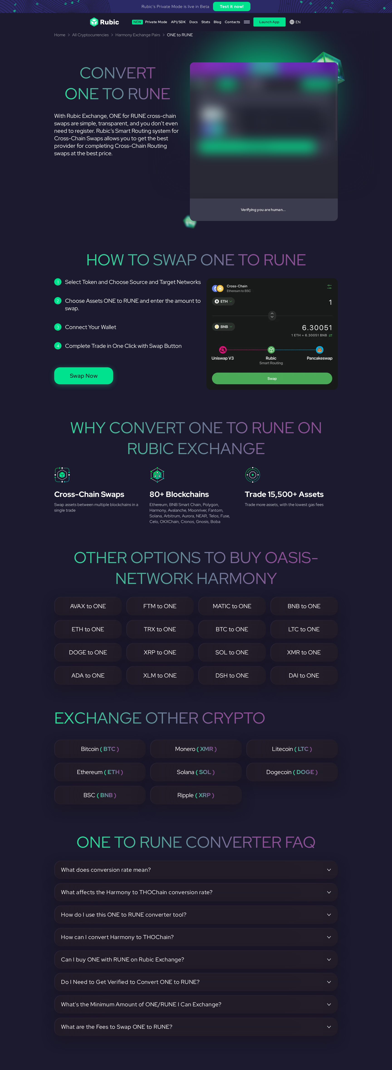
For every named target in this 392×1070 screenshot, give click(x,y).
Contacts (232, 22)
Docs (193, 22)
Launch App (269, 22)
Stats (205, 22)
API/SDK (178, 22)
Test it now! (231, 6)
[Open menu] (247, 22)
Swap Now (84, 376)
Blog (217, 22)
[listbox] (196, 6)
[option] (196, 6)
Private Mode (150, 22)
